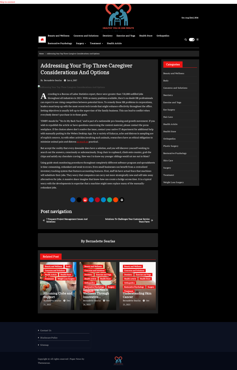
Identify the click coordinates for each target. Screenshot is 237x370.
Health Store (146, 35)
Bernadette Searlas (53, 80)
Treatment (96, 43)
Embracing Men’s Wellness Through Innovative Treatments (96, 295)
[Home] (42, 39)
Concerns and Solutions (86, 35)
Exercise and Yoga (126, 35)
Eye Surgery (169, 109)
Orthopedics (163, 35)
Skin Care (168, 160)
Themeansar (44, 362)
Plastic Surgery (170, 145)
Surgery (80, 43)
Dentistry (108, 35)
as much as (82, 141)
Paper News (75, 358)
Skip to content (7, 1)
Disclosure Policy (48, 337)
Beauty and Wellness (59, 35)
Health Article (114, 43)
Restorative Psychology (60, 43)
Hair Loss (168, 116)
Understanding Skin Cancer (137, 295)
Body (68, 266)
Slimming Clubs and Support (57, 295)
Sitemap (44, 344)
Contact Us (45, 330)
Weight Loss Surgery (66, 278)
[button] (197, 39)
